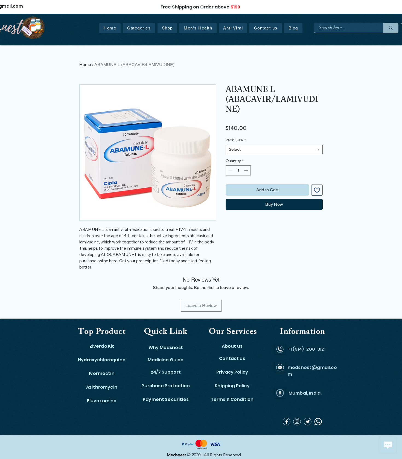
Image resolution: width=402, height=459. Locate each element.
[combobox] (274, 149)
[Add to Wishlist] (317, 190)
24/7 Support (166, 372)
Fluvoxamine (102, 401)
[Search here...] (390, 28)
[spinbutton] (238, 170)
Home (85, 64)
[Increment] (246, 170)
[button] (139, 28)
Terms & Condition (232, 399)
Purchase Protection (165, 386)
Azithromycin (101, 387)
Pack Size (236, 140)
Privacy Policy (232, 372)
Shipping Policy (232, 386)
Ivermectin (102, 373)
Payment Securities (166, 399)
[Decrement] (229, 170)
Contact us (232, 358)
